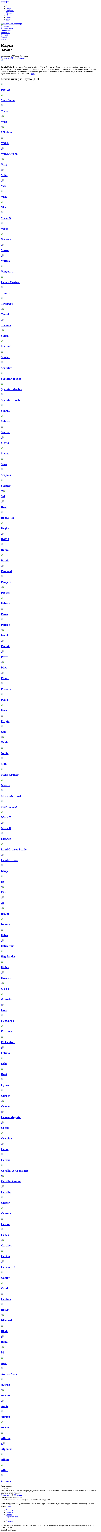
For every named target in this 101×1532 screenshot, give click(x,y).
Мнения (21, 58)
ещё (32, 74)
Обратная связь (12, 1517)
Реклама (9, 1521)
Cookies (9, 1515)
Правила (9, 1512)
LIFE (5, 2)
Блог (8, 1519)
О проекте (10, 1510)
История (14, 58)
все (9, 1506)
